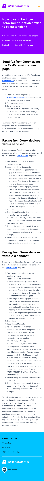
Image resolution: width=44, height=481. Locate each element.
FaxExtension (8, 81)
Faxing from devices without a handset (17, 45)
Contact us (6, 443)
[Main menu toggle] (39, 5)
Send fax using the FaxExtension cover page (20, 36)
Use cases (6, 447)
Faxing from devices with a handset (16, 40)
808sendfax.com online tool (18, 98)
